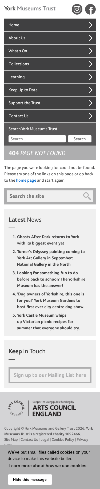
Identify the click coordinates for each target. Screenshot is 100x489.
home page (26, 180)
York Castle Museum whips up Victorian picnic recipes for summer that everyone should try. (49, 321)
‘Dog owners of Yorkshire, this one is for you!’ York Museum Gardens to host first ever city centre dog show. (51, 300)
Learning (17, 76)
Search (80, 138)
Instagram (77, 9)
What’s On (18, 50)
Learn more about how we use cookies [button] (47, 466)
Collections (19, 63)
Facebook (90, 9)
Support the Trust (25, 102)
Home (14, 24)
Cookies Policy (63, 439)
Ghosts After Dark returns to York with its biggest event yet (48, 240)
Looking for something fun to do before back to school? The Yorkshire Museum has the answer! (51, 279)
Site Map (11, 439)
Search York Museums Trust (33, 128)
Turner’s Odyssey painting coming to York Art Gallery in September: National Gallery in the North (51, 258)
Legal (45, 439)
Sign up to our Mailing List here (50, 375)
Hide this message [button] (30, 479)
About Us (17, 37)
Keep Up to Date (23, 89)
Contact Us (19, 115)
